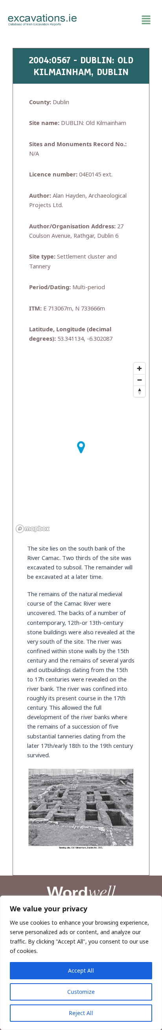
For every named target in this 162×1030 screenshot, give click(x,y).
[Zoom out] (139, 380)
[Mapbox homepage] (32, 528)
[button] (119, 20)
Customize (81, 991)
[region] (81, 963)
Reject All (81, 1013)
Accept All (81, 970)
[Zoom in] (139, 368)
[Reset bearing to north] (139, 391)
